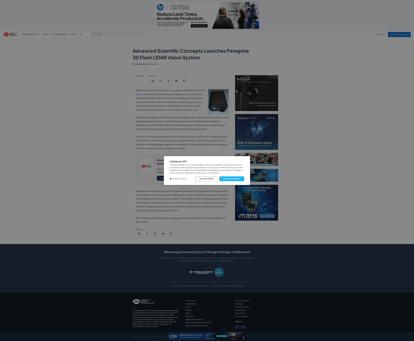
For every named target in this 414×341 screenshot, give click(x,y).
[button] (178, 178)
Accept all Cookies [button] (231, 179)
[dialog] (207, 170)
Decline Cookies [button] (207, 179)
